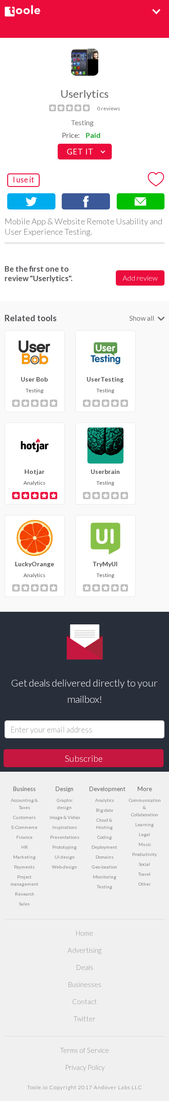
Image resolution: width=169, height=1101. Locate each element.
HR (24, 847)
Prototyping (64, 847)
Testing (82, 122)
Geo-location (104, 866)
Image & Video (65, 817)
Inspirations (64, 827)
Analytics (104, 800)
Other (144, 884)
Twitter (84, 1019)
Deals (84, 967)
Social (144, 864)
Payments (24, 866)
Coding (104, 837)
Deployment (104, 847)
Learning (144, 824)
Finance (24, 837)
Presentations (64, 837)
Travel (144, 874)
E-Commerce (24, 827)
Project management (24, 880)
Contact (84, 1001)
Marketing (24, 857)
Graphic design (65, 803)
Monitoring (104, 876)
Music (144, 844)
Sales (24, 903)
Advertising (84, 950)
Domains (105, 857)
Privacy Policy (85, 1067)
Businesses (84, 984)
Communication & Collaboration (144, 807)
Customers (24, 817)
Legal (144, 834)
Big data (104, 810)
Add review (140, 277)
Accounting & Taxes (24, 803)
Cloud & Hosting (104, 823)
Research (24, 893)
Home (84, 933)
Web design (64, 866)
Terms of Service (84, 1050)
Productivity (144, 854)
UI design (65, 857)
